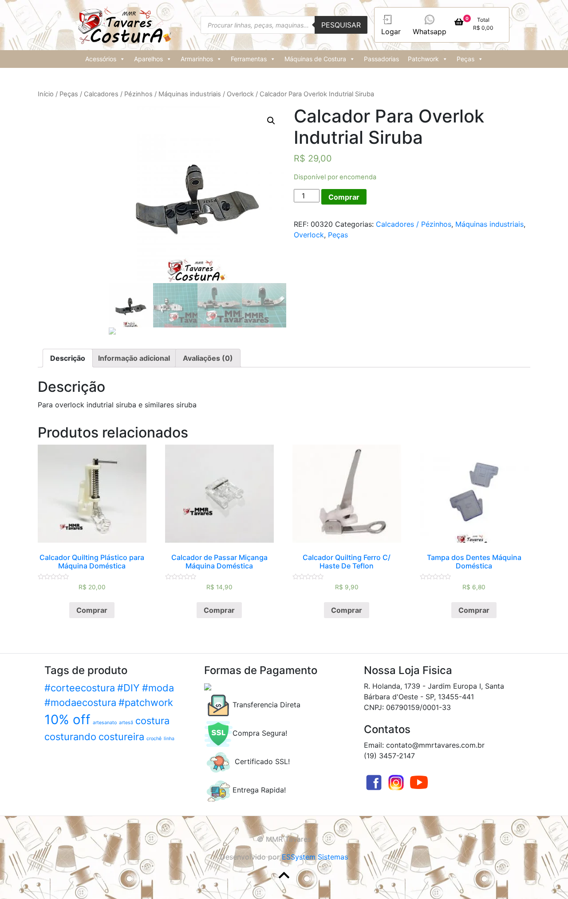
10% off (67, 719)
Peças (465, 59)
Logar (391, 31)
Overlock (240, 94)
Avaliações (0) (208, 358)
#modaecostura (80, 702)
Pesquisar (341, 24)
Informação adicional (134, 358)
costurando (70, 736)
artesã (126, 723)
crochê (154, 738)
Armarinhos (197, 59)
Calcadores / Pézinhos (118, 94)
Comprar (343, 197)
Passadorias (381, 59)
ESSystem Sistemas (315, 856)
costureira (121, 736)
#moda (158, 688)
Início (46, 94)
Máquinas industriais (189, 94)
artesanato (105, 723)
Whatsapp (429, 31)
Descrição (67, 358)
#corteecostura (79, 688)
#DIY (128, 688)
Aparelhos (148, 59)
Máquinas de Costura (315, 59)
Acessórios (100, 59)
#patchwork (145, 702)
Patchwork (423, 59)
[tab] (68, 358)
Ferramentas (249, 59)
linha (169, 738)
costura (152, 720)
